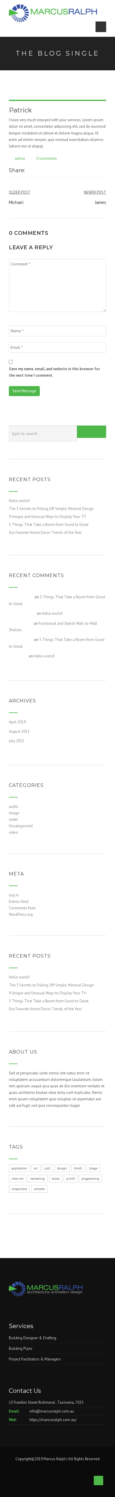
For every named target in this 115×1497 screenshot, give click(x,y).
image (14, 812)
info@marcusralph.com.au (51, 1411)
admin (20, 158)
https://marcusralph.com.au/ (53, 1419)
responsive (19, 1189)
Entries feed (18, 901)
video (13, 832)
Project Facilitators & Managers (35, 1359)
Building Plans (20, 1348)
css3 (47, 1168)
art (36, 1168)
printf (70, 1179)
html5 (78, 1168)
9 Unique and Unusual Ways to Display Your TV (47, 516)
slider (13, 819)
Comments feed (22, 908)
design (62, 1168)
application (19, 1168)
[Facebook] (29, 171)
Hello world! (19, 500)
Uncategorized (21, 825)
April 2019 (17, 722)
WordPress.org (21, 914)
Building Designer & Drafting (32, 1337)
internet (18, 1179)
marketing (37, 1179)
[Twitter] (35, 171)
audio (13, 806)
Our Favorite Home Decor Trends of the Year (45, 532)
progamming (90, 1179)
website (39, 1189)
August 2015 (19, 731)
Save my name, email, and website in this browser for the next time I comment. (54, 372)
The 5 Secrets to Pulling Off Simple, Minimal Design (51, 508)
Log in (14, 895)
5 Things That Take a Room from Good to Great (48, 524)
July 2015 (16, 740)
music (56, 1179)
